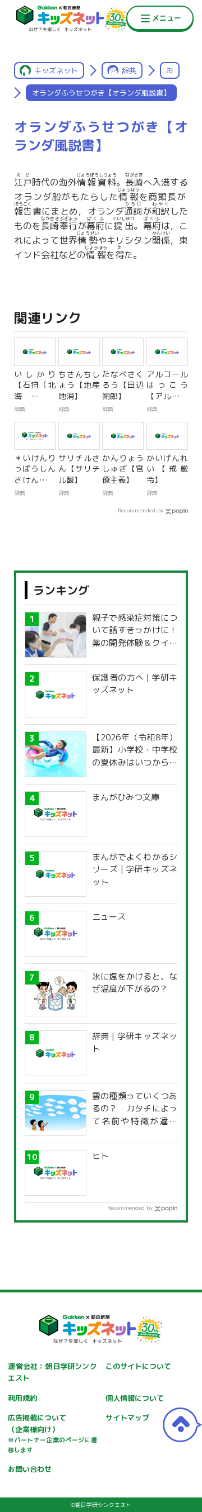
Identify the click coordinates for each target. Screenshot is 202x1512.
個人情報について (134, 1398)
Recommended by (140, 510)
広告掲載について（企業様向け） (52, 1433)
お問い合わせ (30, 1469)
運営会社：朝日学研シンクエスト (52, 1372)
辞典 (129, 70)
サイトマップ (127, 1418)
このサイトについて (138, 1366)
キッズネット (56, 70)
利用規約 (22, 1398)
